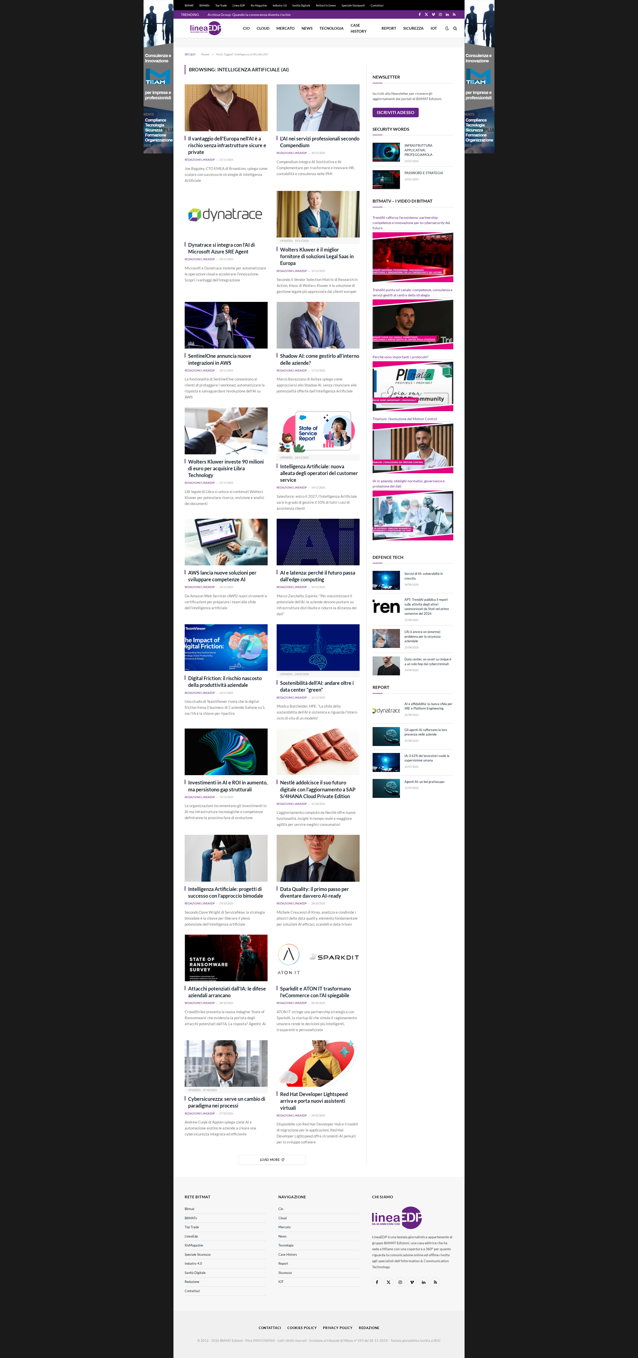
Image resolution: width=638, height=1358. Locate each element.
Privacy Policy (338, 1328)
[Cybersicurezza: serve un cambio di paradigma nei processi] (226, 1063)
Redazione (192, 1282)
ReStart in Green (326, 5)
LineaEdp (191, 1236)
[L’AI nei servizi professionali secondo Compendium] (318, 107)
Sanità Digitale (301, 5)
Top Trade (221, 5)
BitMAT (189, 5)
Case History (359, 28)
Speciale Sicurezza (198, 1254)
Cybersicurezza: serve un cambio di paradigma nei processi (226, 1102)
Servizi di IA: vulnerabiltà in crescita (423, 576)
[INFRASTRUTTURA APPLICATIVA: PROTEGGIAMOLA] (386, 152)
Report (389, 28)
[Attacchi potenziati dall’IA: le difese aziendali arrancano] (226, 958)
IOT (434, 28)
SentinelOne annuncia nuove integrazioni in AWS (219, 359)
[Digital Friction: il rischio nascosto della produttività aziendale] (226, 647)
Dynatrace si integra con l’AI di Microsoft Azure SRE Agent (221, 248)
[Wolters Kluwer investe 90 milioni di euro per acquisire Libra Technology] (226, 430)
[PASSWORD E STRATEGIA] (386, 179)
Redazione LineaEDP (200, 159)
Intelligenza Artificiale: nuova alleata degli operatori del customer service (319, 473)
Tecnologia (331, 28)
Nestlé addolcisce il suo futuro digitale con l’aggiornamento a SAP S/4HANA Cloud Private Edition (318, 789)
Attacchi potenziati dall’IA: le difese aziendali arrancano (227, 992)
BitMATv (204, 5)
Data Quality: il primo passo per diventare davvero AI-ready (314, 892)
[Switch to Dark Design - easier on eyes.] (447, 28)
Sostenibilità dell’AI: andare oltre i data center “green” (317, 686)
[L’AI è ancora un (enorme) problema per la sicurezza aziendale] (386, 638)
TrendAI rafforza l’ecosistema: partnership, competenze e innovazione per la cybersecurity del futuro (411, 222)
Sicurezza (413, 28)
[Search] (454, 28)
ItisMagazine (194, 1245)
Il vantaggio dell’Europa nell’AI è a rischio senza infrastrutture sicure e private (227, 145)
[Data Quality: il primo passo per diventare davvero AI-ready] (318, 858)
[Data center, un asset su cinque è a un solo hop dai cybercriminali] (386, 665)
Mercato (285, 28)
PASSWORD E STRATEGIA (423, 173)
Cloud (263, 28)
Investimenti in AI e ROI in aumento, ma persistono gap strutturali (228, 785)
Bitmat (189, 1209)
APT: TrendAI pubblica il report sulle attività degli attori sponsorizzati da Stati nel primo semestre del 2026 (426, 607)
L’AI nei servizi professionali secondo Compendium (319, 141)
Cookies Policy (302, 1328)
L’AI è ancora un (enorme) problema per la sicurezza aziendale (422, 636)
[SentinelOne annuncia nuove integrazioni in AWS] (226, 325)
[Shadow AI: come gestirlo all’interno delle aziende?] (318, 325)
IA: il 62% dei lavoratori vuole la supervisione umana (426, 758)
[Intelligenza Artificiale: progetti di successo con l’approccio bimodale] (226, 858)
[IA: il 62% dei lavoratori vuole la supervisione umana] (386, 762)
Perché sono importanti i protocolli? (401, 357)
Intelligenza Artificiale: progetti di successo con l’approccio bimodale (225, 892)
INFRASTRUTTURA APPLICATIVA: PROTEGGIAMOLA (418, 150)
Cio (246, 28)
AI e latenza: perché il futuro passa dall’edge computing (317, 576)
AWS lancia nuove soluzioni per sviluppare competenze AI (222, 576)
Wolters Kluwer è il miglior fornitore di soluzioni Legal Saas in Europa (317, 256)
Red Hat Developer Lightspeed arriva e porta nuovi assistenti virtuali (314, 1101)
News (307, 28)
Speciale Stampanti (353, 5)
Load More (270, 1160)
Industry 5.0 (280, 5)
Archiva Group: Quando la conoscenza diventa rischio (249, 14)
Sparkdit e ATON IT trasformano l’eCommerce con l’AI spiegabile (315, 992)
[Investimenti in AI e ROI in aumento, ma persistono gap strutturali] (226, 752)
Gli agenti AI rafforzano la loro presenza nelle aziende (425, 732)
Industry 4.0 (193, 1263)
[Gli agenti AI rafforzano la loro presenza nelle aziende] (386, 736)
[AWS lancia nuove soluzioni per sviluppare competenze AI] (226, 542)
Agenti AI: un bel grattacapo (424, 782)
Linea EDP (239, 5)
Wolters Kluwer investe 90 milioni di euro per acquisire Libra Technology (226, 468)
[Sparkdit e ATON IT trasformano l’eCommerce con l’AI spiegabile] (318, 958)
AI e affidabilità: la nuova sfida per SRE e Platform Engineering (428, 706)
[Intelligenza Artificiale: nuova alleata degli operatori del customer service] (318, 430)
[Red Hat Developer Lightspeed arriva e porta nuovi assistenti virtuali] (318, 1063)
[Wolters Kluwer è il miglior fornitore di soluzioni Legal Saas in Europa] (318, 214)
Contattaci (377, 5)
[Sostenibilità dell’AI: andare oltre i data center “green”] (318, 647)
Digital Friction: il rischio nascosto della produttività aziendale (225, 681)
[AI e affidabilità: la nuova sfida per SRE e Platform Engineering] (386, 710)
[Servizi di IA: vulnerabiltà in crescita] (386, 580)
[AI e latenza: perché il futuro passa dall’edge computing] (318, 542)
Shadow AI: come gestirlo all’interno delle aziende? (319, 359)
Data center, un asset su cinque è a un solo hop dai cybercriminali (427, 661)
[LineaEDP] (206, 28)
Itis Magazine (259, 5)
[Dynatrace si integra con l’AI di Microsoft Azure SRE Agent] (226, 214)
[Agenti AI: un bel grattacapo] (386, 788)
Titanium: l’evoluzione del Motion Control (405, 419)
